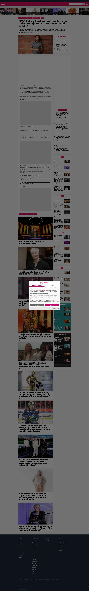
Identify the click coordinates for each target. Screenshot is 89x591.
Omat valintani (37, 305)
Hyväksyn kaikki (52, 305)
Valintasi (52, 285)
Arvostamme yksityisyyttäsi (37, 285)
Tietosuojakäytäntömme (55, 308)
